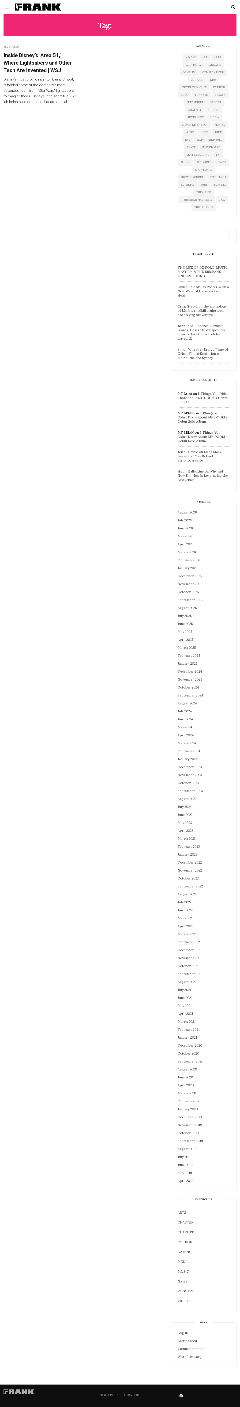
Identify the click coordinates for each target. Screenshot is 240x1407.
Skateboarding (198, 154)
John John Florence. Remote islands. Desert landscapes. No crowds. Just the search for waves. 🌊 (201, 332)
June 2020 (185, 1077)
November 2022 (190, 870)
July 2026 (185, 520)
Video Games (203, 207)
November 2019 (190, 1125)
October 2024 (188, 687)
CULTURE (186, 1232)
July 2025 (185, 616)
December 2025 (190, 576)
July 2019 (184, 1157)
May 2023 (185, 823)
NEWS (183, 1281)
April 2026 (186, 544)
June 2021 (185, 998)
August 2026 (187, 512)
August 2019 (187, 1149)
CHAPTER (185, 1222)
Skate (191, 147)
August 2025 (187, 608)
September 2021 (190, 974)
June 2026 (185, 528)
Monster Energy (195, 124)
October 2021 (188, 966)
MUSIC (183, 1271)
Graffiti (194, 109)
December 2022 (190, 862)
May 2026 (185, 536)
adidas (190, 57)
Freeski (220, 94)
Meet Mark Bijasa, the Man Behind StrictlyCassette (199, 456)
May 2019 (185, 1173)
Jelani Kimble (188, 452)
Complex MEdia (213, 72)
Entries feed (187, 1341)
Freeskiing (194, 102)
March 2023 (187, 838)
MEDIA (183, 1262)
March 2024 (187, 743)
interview (196, 117)
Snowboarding (191, 177)
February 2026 (189, 560)
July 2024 (185, 711)
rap (199, 139)
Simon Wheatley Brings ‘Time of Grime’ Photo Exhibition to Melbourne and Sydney (203, 353)
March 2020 (187, 1093)
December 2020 (190, 1045)
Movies (219, 124)
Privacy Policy (109, 1395)
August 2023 (187, 799)
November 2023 (190, 775)
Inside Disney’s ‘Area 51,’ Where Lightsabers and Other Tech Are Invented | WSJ (38, 62)
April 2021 (185, 1013)
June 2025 (185, 624)
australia (193, 64)
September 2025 (190, 600)
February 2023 (189, 846)
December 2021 (190, 950)
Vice (222, 199)
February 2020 (189, 1101)
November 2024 (190, 679)
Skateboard (211, 147)
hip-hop (213, 109)
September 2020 (190, 1061)
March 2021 (186, 1021)
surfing (220, 184)
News (204, 132)
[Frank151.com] (38, 7)
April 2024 (186, 735)
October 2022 (188, 878)
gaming (215, 102)
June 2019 (185, 1165)
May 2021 (185, 1006)
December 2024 (190, 671)
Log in (183, 1333)
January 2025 (188, 663)
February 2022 (189, 942)
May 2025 (185, 632)
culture (197, 79)
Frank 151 (201, 94)
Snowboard (203, 169)
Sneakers (204, 162)
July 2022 (184, 902)
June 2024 (185, 719)
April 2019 (185, 1181)
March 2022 (187, 934)
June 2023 (185, 815)
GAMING (185, 1252)
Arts (217, 57)
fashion (219, 87)
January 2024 (188, 759)
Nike (218, 132)
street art (218, 177)
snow (222, 162)
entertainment (194, 87)
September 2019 (190, 1141)
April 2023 (185, 830)
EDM (213, 79)
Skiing (186, 162)
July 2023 (184, 807)
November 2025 (190, 584)
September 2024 (190, 695)
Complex (188, 72)
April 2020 (186, 1085)
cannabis (214, 64)
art (204, 57)
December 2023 (190, 767)
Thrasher (203, 192)
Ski (218, 154)
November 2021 (190, 958)
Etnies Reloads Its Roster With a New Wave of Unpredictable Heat (203, 291)
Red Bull (215, 139)
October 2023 (188, 783)
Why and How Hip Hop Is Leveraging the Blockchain (203, 475)
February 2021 (189, 1029)
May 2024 (185, 727)
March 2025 (187, 647)
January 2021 (187, 1037)
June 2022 (185, 910)
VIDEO (183, 1301)
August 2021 (187, 982)
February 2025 (189, 655)
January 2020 (188, 1109)
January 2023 (187, 854)
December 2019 (190, 1117)
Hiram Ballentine (191, 471)
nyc (188, 139)
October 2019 (188, 1133)
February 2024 (189, 751)
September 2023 (190, 791)
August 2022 (187, 894)
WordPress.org (190, 1357)
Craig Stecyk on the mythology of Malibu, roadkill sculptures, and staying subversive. (202, 310)
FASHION (185, 1242)
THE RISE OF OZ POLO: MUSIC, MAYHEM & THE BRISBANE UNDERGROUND (203, 271)
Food (184, 94)
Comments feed (190, 1349)
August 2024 (187, 703)
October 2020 (188, 1053)
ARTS (182, 1212)
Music (189, 132)
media (214, 117)
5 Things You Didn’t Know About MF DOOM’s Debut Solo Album (203, 398)
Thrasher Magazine (197, 199)
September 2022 (190, 886)
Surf (204, 184)
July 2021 (184, 990)
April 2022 (185, 926)
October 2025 (188, 592)
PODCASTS (186, 1291)
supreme (187, 184)
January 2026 (188, 568)
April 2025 (186, 640)
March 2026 (187, 552)
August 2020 (187, 1069)
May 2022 (185, 918)
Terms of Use (132, 1395)
